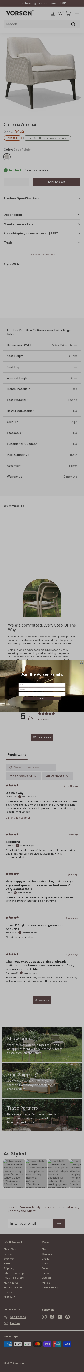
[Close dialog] (81, 662)
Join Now (42, 698)
